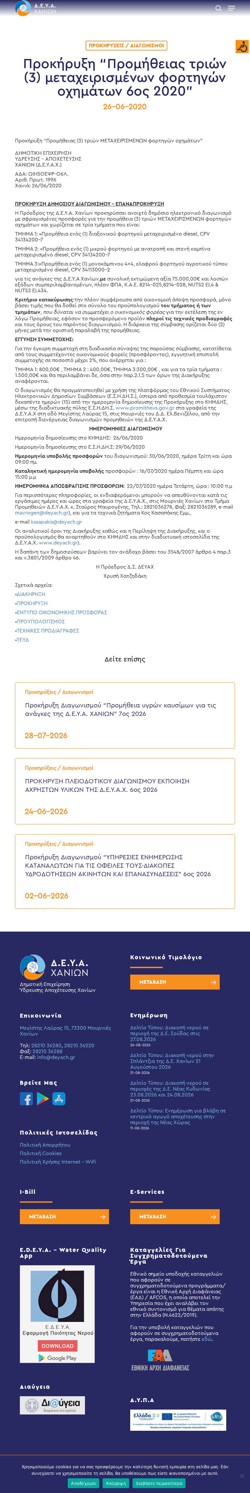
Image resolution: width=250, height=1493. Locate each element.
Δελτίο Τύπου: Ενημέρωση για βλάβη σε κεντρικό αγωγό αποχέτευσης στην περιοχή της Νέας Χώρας (178, 1116)
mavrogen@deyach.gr (41, 512)
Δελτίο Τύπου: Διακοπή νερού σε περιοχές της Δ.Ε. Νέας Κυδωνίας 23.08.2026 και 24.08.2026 (170, 1088)
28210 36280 (46, 1045)
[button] (231, 8)
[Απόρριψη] (242, 1475)
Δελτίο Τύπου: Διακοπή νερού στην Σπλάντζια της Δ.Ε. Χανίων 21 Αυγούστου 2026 (172, 1061)
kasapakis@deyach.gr (56, 522)
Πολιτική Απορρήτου (45, 1145)
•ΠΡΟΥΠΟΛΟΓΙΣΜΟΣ (40, 621)
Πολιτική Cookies (41, 1153)
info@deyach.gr (56, 1057)
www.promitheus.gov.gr (145, 408)
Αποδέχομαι (83, 1483)
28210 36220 (79, 1045)
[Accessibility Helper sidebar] (242, 47)
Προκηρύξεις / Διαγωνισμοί (126, 45)
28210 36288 (47, 1051)
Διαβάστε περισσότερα (159, 1483)
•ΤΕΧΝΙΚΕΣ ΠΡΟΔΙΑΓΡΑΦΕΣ (47, 630)
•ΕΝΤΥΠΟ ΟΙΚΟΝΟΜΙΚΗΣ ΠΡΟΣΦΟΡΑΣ (61, 612)
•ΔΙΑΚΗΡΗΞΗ (30, 594)
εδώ (207, 1339)
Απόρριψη (116, 1483)
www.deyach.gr (58, 542)
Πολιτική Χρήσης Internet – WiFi (58, 1162)
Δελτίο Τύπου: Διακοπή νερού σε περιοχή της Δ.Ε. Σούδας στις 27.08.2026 (169, 1033)
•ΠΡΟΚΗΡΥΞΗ (31, 603)
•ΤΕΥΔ (22, 640)
